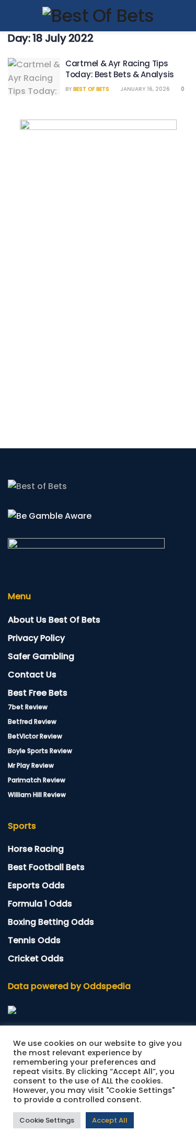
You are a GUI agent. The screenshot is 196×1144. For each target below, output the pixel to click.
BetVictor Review (35, 736)
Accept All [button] (110, 1120)
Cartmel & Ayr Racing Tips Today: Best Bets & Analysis (119, 69)
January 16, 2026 (144, 89)
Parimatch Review (36, 780)
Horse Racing (36, 849)
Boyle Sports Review (40, 750)
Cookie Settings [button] (46, 1120)
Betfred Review (32, 721)
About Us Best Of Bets (54, 620)
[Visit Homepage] (98, 16)
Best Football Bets (46, 867)
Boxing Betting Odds (51, 922)
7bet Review (28, 706)
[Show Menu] (12, 15)
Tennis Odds (34, 940)
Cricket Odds (36, 958)
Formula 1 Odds (40, 904)
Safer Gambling (41, 656)
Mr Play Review (31, 765)
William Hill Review (37, 794)
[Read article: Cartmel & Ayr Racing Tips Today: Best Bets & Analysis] (34, 77)
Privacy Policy (36, 638)
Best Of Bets (91, 89)
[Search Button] (183, 15)
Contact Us (32, 675)
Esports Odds (36, 885)
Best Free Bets (37, 693)
